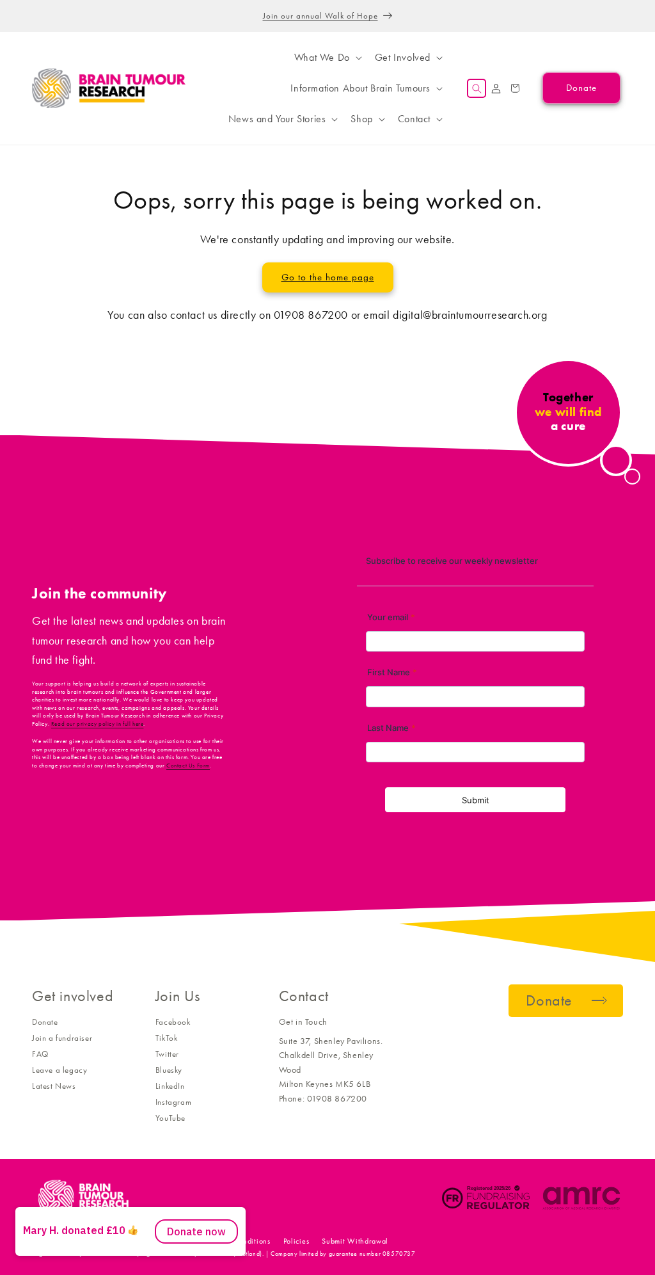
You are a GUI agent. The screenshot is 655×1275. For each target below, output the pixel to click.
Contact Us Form (188, 765)
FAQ (40, 1054)
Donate (45, 1022)
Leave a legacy (59, 1070)
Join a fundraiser (62, 1038)
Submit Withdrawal (355, 1241)
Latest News (54, 1086)
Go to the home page (327, 277)
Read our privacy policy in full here (97, 724)
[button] (327, 57)
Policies (296, 1241)
